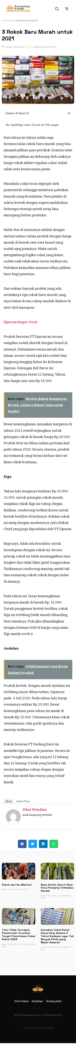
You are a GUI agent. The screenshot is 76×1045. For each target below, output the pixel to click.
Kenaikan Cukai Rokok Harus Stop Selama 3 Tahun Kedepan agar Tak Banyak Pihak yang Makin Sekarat (57, 936)
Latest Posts (23, 801)
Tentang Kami (53, 1001)
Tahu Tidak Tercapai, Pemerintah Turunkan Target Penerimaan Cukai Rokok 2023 (18, 934)
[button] (69, 113)
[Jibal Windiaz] (13, 823)
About (9, 801)
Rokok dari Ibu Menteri (17, 884)
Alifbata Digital (47, 1028)
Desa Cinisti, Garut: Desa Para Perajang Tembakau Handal (57, 888)
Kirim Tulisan (22, 1001)
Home (4, 21)
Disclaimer (37, 1001)
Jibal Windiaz (35, 809)
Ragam (10, 21)
